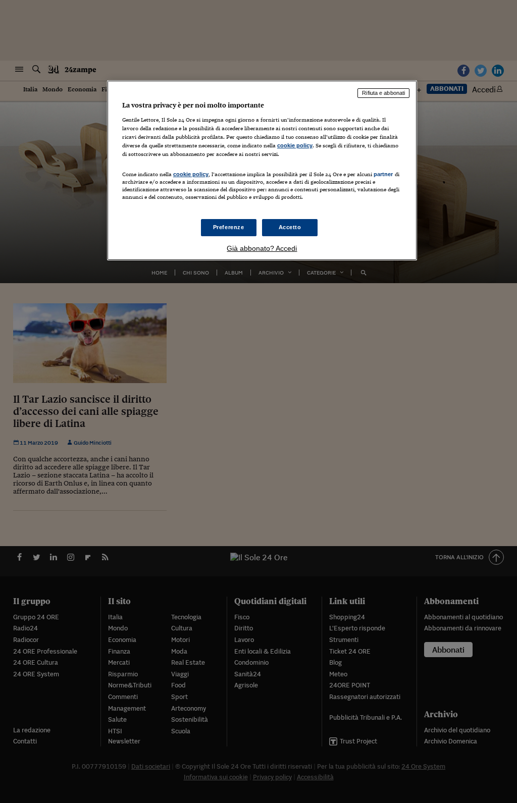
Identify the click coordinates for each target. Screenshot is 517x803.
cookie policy (295, 145)
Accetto (290, 227)
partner (383, 174)
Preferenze (228, 227)
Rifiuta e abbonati (383, 93)
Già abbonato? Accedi (262, 248)
